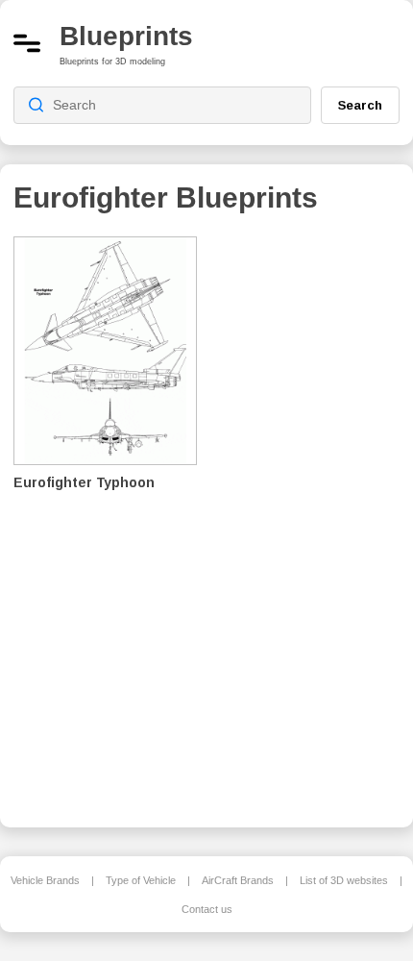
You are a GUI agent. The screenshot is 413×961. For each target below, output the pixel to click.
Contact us (207, 909)
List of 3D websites (344, 880)
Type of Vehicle (141, 880)
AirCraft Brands (238, 880)
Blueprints (126, 36)
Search (360, 104)
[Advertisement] (313, 519)
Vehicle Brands (45, 880)
